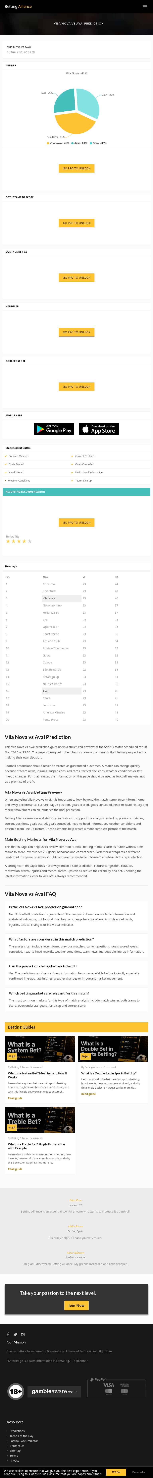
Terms (14, 1455)
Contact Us (17, 1446)
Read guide (15, 1098)
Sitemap (15, 1450)
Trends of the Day (21, 1436)
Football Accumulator (24, 1441)
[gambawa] (44, 1393)
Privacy (14, 1460)
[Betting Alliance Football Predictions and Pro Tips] (56, 429)
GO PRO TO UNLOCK (76, 168)
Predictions (17, 1431)
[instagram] (24, 1334)
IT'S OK (116, 1472)
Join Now (76, 1305)
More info (138, 1472)
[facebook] (10, 1334)
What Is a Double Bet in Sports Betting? (108, 1073)
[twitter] (17, 1334)
